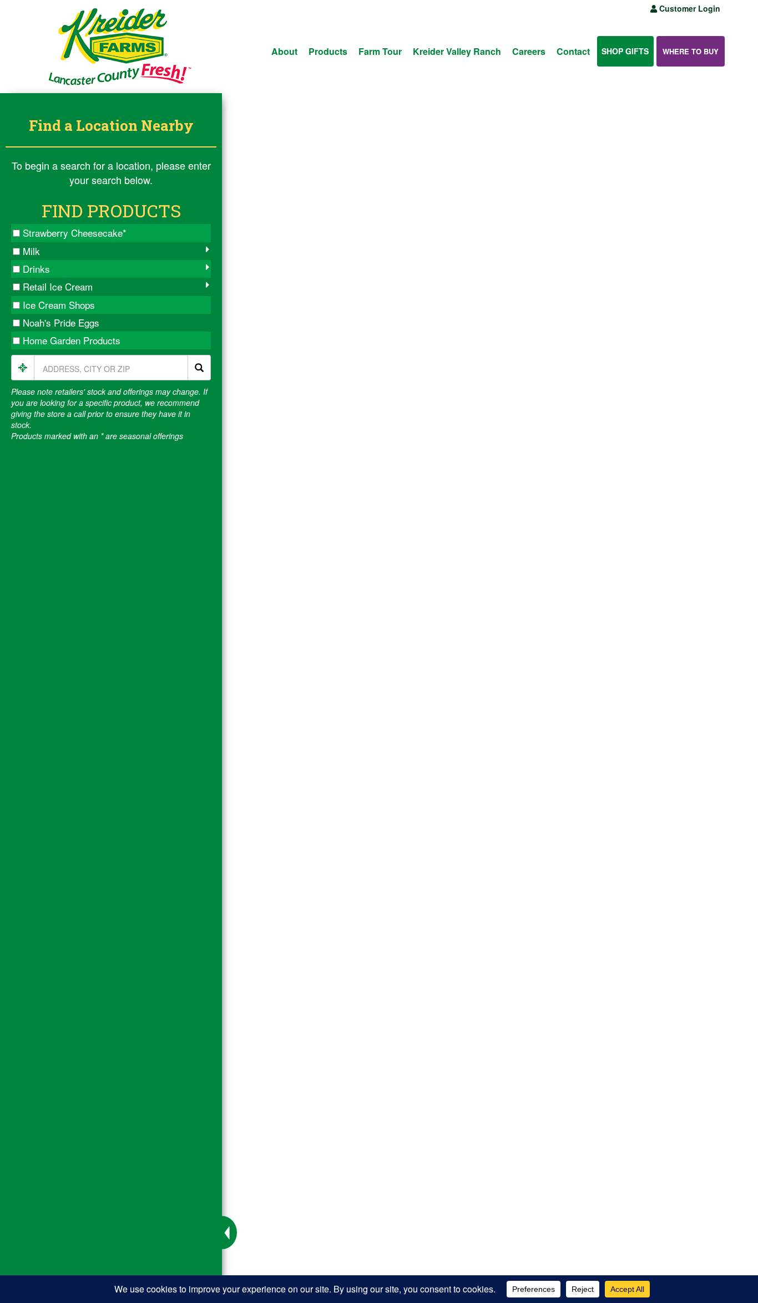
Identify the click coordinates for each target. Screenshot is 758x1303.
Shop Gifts (625, 51)
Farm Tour (380, 51)
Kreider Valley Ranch (457, 51)
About (284, 51)
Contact (573, 51)
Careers (528, 51)
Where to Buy (691, 51)
